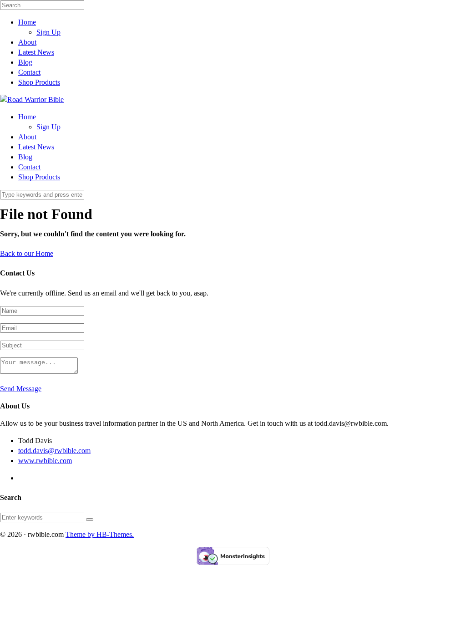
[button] (89, 519)
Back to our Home (26, 253)
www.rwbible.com (45, 460)
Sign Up (48, 32)
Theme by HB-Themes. (100, 534)
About (27, 42)
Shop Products (39, 82)
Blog (25, 62)
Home (27, 22)
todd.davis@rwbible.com (54, 450)
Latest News (36, 52)
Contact (29, 72)
